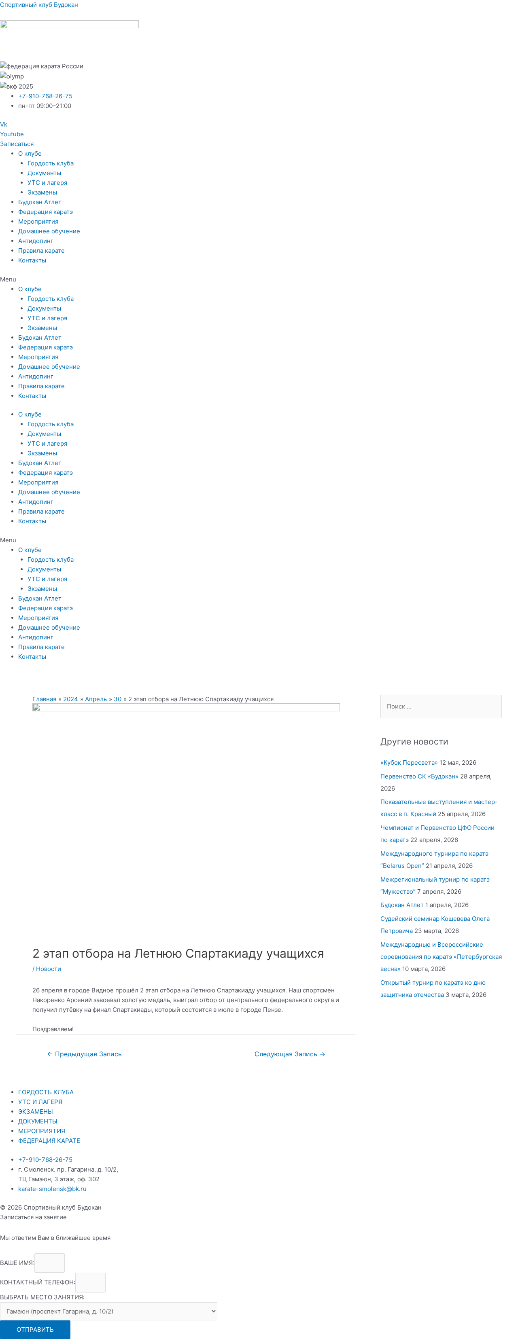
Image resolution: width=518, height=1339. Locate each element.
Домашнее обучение (49, 231)
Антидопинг (35, 241)
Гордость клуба (51, 163)
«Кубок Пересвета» (409, 762)
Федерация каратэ (45, 212)
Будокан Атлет (40, 202)
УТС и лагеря (47, 182)
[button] (17, 144)
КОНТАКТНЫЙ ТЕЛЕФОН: (37, 1282)
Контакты (32, 260)
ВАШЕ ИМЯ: (17, 1263)
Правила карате (41, 250)
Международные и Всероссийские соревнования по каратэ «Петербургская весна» (441, 957)
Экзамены (42, 192)
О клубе (30, 153)
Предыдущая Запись (84, 1054)
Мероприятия (38, 221)
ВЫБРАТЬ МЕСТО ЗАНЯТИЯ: (42, 1297)
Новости (48, 969)
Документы (44, 173)
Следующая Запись (290, 1054)
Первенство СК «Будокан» (419, 776)
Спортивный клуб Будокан (39, 4)
